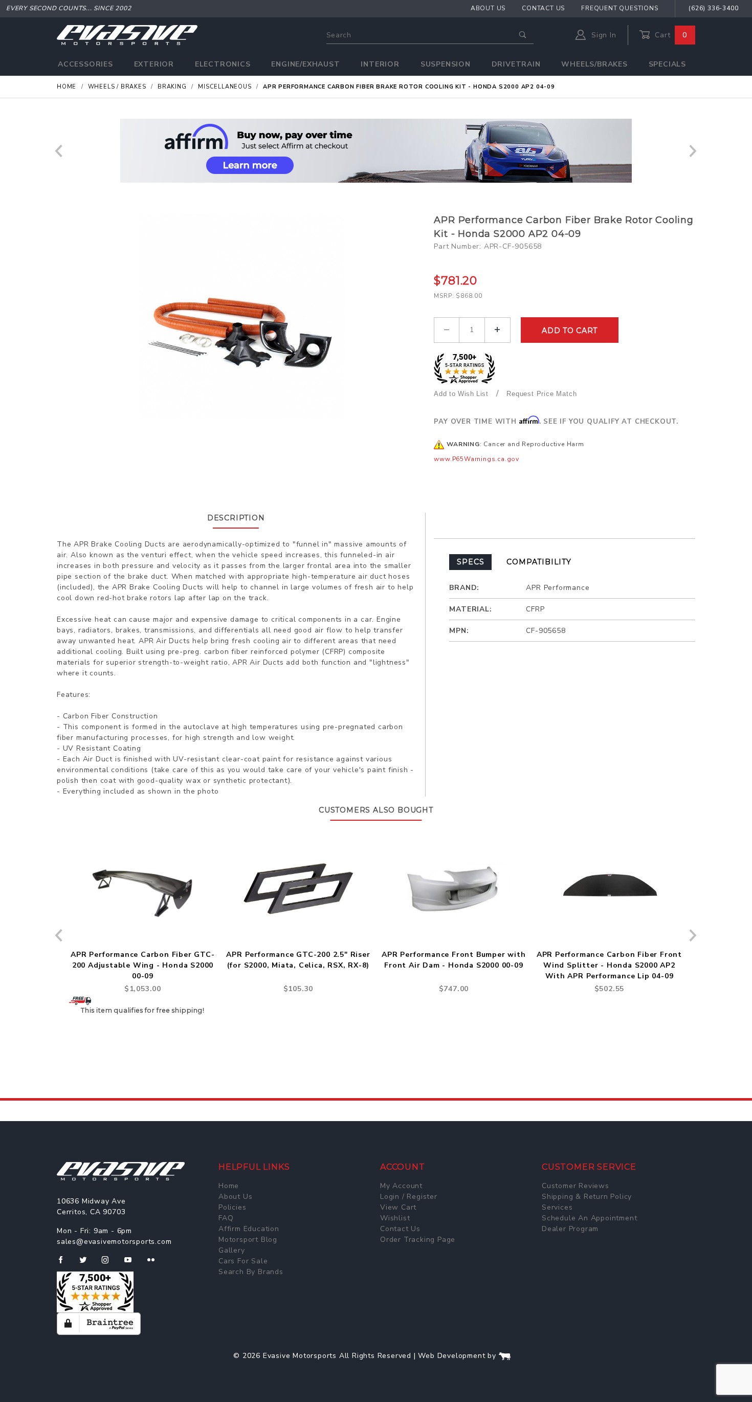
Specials (667, 64)
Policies (232, 1207)
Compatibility (538, 561)
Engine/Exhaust (305, 64)
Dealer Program (570, 1229)
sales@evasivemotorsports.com (114, 1241)
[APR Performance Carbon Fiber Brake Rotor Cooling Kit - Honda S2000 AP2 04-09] (241, 315)
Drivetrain (516, 64)
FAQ (225, 1218)
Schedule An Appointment (589, 1218)
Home (228, 1186)
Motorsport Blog (247, 1239)
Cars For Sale (243, 1261)
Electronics (223, 64)
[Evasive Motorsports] (127, 34)
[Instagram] (109, 1264)
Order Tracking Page (417, 1239)
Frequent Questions (619, 8)
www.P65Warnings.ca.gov (476, 459)
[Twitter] (87, 1264)
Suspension (446, 64)
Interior (380, 64)
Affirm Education (248, 1229)
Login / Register (408, 1196)
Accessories (85, 64)
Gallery (231, 1250)
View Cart (398, 1207)
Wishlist (395, 1218)
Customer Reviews (575, 1186)
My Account (401, 1186)
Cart (669, 35)
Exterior (154, 64)
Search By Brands (250, 1272)
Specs (470, 561)
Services (557, 1207)
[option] (376, 151)
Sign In (602, 35)
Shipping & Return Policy (587, 1196)
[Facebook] (65, 1264)
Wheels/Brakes (594, 64)
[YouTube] (132, 1264)
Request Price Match (541, 394)
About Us (488, 8)
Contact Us (543, 8)
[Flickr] (155, 1264)
